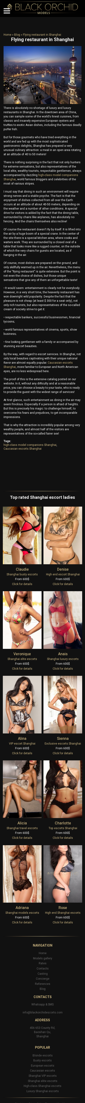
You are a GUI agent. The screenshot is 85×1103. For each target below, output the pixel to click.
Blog (17, 35)
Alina (22, 738)
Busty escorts (42, 1060)
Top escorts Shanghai (63, 828)
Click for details (22, 584)
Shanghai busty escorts (22, 574)
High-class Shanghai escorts (42, 1086)
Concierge (42, 979)
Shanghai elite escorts (22, 659)
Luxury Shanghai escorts (42, 1091)
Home (7, 35)
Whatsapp (38, 1004)
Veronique (22, 654)
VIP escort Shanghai (22, 743)
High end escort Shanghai (63, 574)
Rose (63, 908)
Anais (63, 654)
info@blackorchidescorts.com (43, 1012)
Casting (43, 974)
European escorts (42, 1066)
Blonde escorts (43, 1055)
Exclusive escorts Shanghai (63, 743)
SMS (51, 1004)
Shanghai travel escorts (22, 828)
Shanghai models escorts (22, 913)
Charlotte (63, 823)
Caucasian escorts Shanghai (23, 449)
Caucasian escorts (42, 1071)
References (42, 984)
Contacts (43, 968)
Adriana (22, 908)
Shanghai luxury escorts (63, 659)
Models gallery (42, 958)
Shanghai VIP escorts (43, 1076)
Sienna (63, 738)
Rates (43, 963)
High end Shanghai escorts (63, 913)
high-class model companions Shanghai (30, 445)
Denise (63, 569)
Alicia (22, 823)
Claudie (22, 569)
